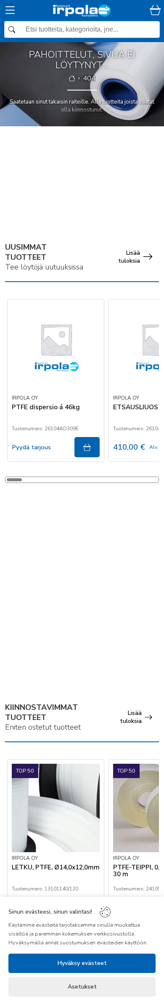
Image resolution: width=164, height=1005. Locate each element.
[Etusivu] (72, 78)
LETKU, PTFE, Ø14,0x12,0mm (56, 868)
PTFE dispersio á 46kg (46, 407)
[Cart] (155, 10)
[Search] (82, 29)
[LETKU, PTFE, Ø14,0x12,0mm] (56, 808)
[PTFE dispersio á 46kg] (56, 348)
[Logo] (82, 10)
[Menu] (10, 11)
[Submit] (87, 447)
